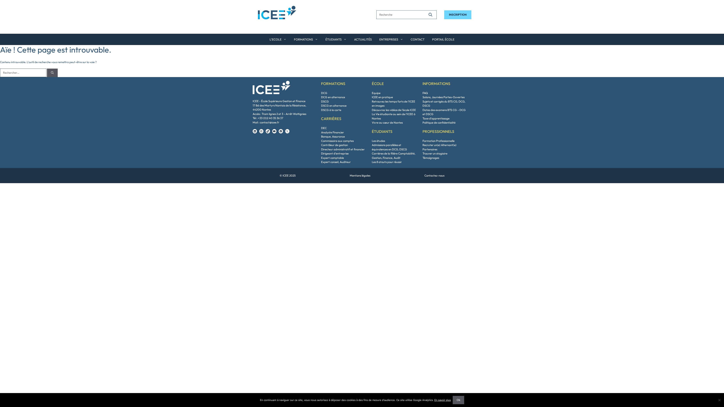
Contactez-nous (434, 175)
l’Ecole (275, 39)
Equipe (376, 93)
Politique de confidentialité (439, 122)
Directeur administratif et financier (343, 149)
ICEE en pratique (382, 97)
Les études (378, 141)
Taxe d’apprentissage (436, 118)
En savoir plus (442, 400)
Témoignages (431, 158)
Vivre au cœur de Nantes (387, 122)
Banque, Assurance (333, 136)
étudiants (333, 39)
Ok (458, 400)
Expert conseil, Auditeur (336, 162)
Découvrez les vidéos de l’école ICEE (394, 110)
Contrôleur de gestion (334, 145)
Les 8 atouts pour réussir (387, 162)
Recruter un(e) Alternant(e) (439, 145)
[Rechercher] (430, 15)
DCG (324, 93)
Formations (303, 39)
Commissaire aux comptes (337, 141)
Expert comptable (332, 158)
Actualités (363, 39)
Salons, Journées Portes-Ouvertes (444, 97)
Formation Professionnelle (439, 141)
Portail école (443, 39)
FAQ (425, 93)
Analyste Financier (332, 132)
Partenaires (430, 149)
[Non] (719, 400)
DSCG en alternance (334, 105)
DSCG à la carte (331, 110)
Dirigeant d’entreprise (335, 153)
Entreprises (388, 39)
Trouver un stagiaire (435, 153)
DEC (324, 128)
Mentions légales (360, 175)
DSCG (325, 101)
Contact (418, 39)
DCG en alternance (333, 97)
